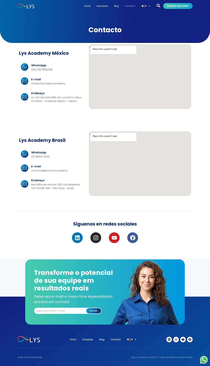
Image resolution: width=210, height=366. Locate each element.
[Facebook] (132, 237)
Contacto (130, 6)
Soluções (87, 339)
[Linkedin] (77, 237)
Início (73, 339)
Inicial (87, 6)
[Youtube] (114, 237)
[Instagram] (95, 237)
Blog (116, 6)
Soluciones (102, 6)
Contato (116, 339)
